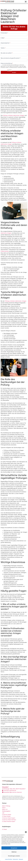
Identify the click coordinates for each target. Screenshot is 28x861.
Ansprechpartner (5, 43)
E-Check (4, 829)
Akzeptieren (14, 848)
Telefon (3, 48)
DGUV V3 (4, 809)
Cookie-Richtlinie (8, 859)
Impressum (21, 859)
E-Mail (3, 38)
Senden (14, 72)
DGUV (4, 807)
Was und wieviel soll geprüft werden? (11, 58)
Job (3, 813)
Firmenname (4, 33)
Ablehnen (14, 852)
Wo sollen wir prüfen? (7, 53)
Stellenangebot (6, 811)
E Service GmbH (6, 814)
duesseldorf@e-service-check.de (12, 792)
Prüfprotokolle (5, 251)
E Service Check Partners (9, 819)
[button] (26, 832)
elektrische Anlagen (6, 233)
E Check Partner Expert (8, 821)
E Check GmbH (6, 816)
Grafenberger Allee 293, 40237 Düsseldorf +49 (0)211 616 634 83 (13, 788)
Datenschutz (15, 859)
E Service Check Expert (9, 818)
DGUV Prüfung (6, 806)
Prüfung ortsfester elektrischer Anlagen (13, 115)
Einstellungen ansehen (14, 856)
